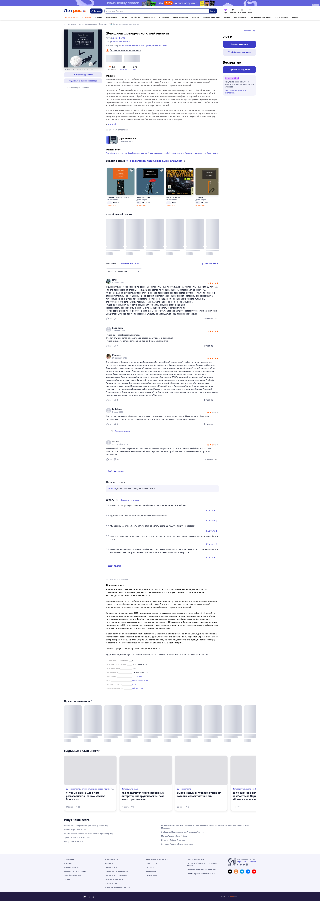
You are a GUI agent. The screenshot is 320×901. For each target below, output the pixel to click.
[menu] (124, 271)
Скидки (124, 17)
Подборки (135, 17)
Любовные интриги (175, 153)
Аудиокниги (149, 17)
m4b (134, 688)
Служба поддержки (72, 875)
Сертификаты (240, 17)
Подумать (108, 789)
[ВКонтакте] (248, 872)
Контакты (68, 863)
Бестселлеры (152, 863)
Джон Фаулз (107, 200)
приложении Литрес (247, 862)
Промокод (86, 17)
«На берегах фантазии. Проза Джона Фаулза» (144, 45)
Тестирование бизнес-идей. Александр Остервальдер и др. (89, 833)
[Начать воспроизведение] (85, 897)
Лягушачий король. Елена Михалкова (177, 844)
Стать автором (282, 17)
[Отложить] (126, 170)
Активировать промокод (157, 859)
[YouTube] (254, 872)
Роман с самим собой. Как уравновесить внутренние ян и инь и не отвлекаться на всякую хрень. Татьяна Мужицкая (205, 826)
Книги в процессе (180, 17)
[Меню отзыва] (216, 319)
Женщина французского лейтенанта (204, 197)
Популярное (111, 17)
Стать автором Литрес (115, 879)
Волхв (163, 197)
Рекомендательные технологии (200, 874)
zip (142, 688)
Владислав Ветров (140, 680)
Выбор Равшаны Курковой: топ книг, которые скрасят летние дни (199, 794)
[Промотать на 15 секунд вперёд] (93, 896)
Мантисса (135, 197)
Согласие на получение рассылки (201, 870)
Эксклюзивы (164, 17)
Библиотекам (111, 867)
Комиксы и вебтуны (211, 17)
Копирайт (112, 124)
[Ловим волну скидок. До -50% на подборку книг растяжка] (160, 3)
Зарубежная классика (137, 153)
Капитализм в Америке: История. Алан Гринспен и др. (86, 825)
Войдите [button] (112, 488)
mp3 (138, 688)
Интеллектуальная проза (92, 789)
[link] (158, 279)
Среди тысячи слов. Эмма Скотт (77, 837)
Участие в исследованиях (75, 871)
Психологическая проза (195, 153)
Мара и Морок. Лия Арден (75, 829)
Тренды (134, 789)
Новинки (98, 17)
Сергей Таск (137, 676)
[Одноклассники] (236, 872)
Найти (213, 11)
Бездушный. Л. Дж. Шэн (73, 841)
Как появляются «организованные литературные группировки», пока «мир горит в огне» (143, 796)
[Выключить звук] (228, 897)
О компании (69, 859)
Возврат (67, 879)
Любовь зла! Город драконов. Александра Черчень (182, 832)
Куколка (105, 197)
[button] (112, 67)
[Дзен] (230, 872)
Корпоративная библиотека (117, 887)
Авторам (109, 863)
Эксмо (134, 684)
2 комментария (122, 431)
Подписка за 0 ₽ (71, 17)
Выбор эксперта (73, 789)
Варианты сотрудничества (116, 871)
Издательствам (111, 859)
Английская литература (116, 153)
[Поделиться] (254, 30)
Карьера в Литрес (72, 867)
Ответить (208, 318)
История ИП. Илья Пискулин (173, 840)
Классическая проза (157, 153)
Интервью (126, 789)
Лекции (195, 17)
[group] (162, 281)
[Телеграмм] (242, 872)
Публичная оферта (195, 859)
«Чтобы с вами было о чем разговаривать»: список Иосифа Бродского (85, 796)
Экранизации (212, 153)
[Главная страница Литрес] (75, 11)
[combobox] (156, 11)
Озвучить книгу (112, 883)
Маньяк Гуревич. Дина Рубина (174, 836)
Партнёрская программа (261, 17)
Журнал (227, 17)
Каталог (97, 11)
